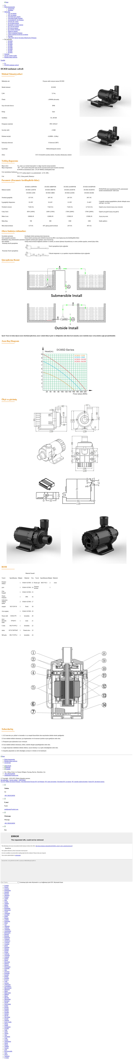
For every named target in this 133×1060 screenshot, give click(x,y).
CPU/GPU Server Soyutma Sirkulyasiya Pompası (22, 38)
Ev (5, 5)
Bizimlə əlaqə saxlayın (10, 57)
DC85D (10, 41)
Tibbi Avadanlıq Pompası (15, 33)
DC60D (10, 49)
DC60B (10, 47)
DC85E (10, 42)
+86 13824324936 (9, 795)
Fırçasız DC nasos (13, 21)
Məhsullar (7, 12)
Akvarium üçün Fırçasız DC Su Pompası (32, 781)
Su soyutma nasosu (13, 23)
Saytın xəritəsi (14, 780)
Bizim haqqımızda (9, 7)
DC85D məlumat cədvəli (11, 65)
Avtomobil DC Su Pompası (16, 20)
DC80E (10, 46)
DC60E (10, 51)
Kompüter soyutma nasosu (15, 25)
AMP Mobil (22, 780)
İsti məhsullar (4, 780)
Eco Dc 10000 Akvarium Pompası (10, 781)
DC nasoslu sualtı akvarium (80, 781)
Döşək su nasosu (13, 31)
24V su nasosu (12, 15)
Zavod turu (11, 8)
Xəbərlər (6, 54)
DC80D (10, 44)
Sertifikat (10, 10)
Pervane (10, 36)
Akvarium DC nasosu (14, 16)
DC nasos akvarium (50, 781)
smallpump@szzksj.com (11, 809)
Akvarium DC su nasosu (64, 781)
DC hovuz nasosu (13, 28)
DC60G (10, 52)
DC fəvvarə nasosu (13, 26)
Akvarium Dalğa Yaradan (15, 18)
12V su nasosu (12, 13)
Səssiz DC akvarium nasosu (96, 781)
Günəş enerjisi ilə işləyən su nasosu (18, 34)
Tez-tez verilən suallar (10, 55)
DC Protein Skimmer (14, 29)
